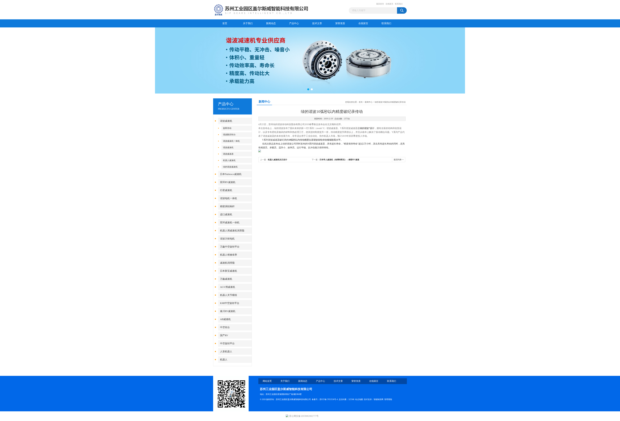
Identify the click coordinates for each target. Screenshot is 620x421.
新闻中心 (368, 102)
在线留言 (389, 4)
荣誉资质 (340, 23)
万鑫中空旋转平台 (229, 246)
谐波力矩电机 (227, 238)
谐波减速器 (228, 154)
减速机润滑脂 (227, 263)
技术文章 (317, 23)
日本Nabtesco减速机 (231, 174)
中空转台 (225, 327)
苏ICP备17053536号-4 (329, 399)
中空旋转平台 (227, 343)
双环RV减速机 (227, 182)
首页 (224, 23)
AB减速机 (225, 319)
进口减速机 (226, 214)
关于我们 (248, 23)
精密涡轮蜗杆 (227, 206)
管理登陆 (388, 399)
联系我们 (399, 4)
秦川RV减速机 (227, 311)
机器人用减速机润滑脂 (232, 230)
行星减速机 (226, 190)
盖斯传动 (227, 128)
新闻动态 (271, 23)
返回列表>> (399, 159)
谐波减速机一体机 (231, 141)
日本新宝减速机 (228, 271)
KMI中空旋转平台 (229, 303)
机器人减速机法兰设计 (277, 159)
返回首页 (380, 4)
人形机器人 (226, 351)
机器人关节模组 (228, 295)
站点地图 (359, 399)
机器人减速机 (229, 160)
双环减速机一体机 (229, 222)
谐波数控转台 (229, 134)
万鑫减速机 (226, 279)
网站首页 (267, 381)
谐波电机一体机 (228, 198)
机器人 (223, 359)
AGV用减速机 (227, 287)
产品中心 (294, 23)
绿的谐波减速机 (230, 167)
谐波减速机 (226, 121)
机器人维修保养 (228, 254)
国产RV (224, 335)
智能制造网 (378, 399)
